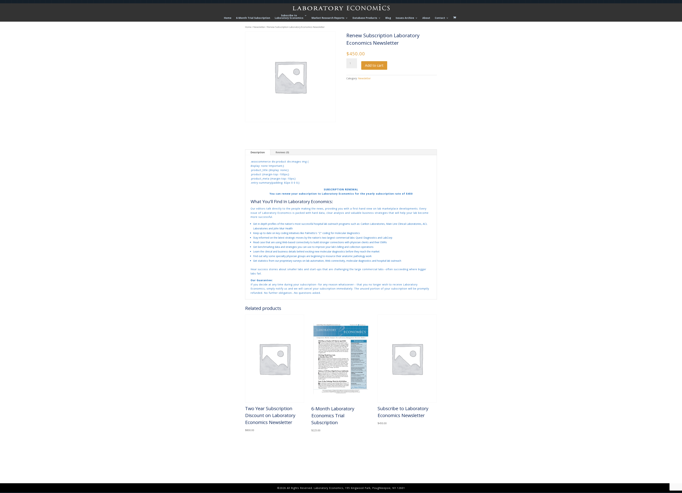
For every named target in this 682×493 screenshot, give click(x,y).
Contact (440, 18)
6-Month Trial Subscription (253, 18)
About (426, 18)
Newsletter (259, 27)
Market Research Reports (328, 18)
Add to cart (374, 65)
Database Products (365, 18)
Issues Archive (405, 18)
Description (258, 152)
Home (227, 18)
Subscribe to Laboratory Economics (289, 17)
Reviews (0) (282, 152)
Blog (388, 18)
